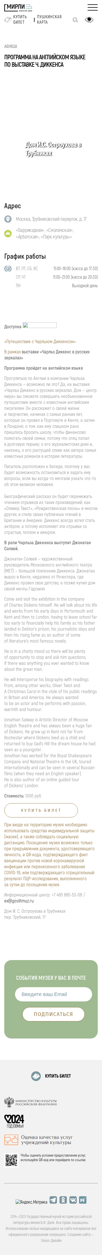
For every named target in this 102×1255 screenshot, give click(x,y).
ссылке (80, 1160)
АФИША (10, 46)
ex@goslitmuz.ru (19, 901)
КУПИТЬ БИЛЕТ (58, 1076)
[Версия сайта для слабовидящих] (89, 20)
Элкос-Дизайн (51, 1240)
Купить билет (20, 19)
